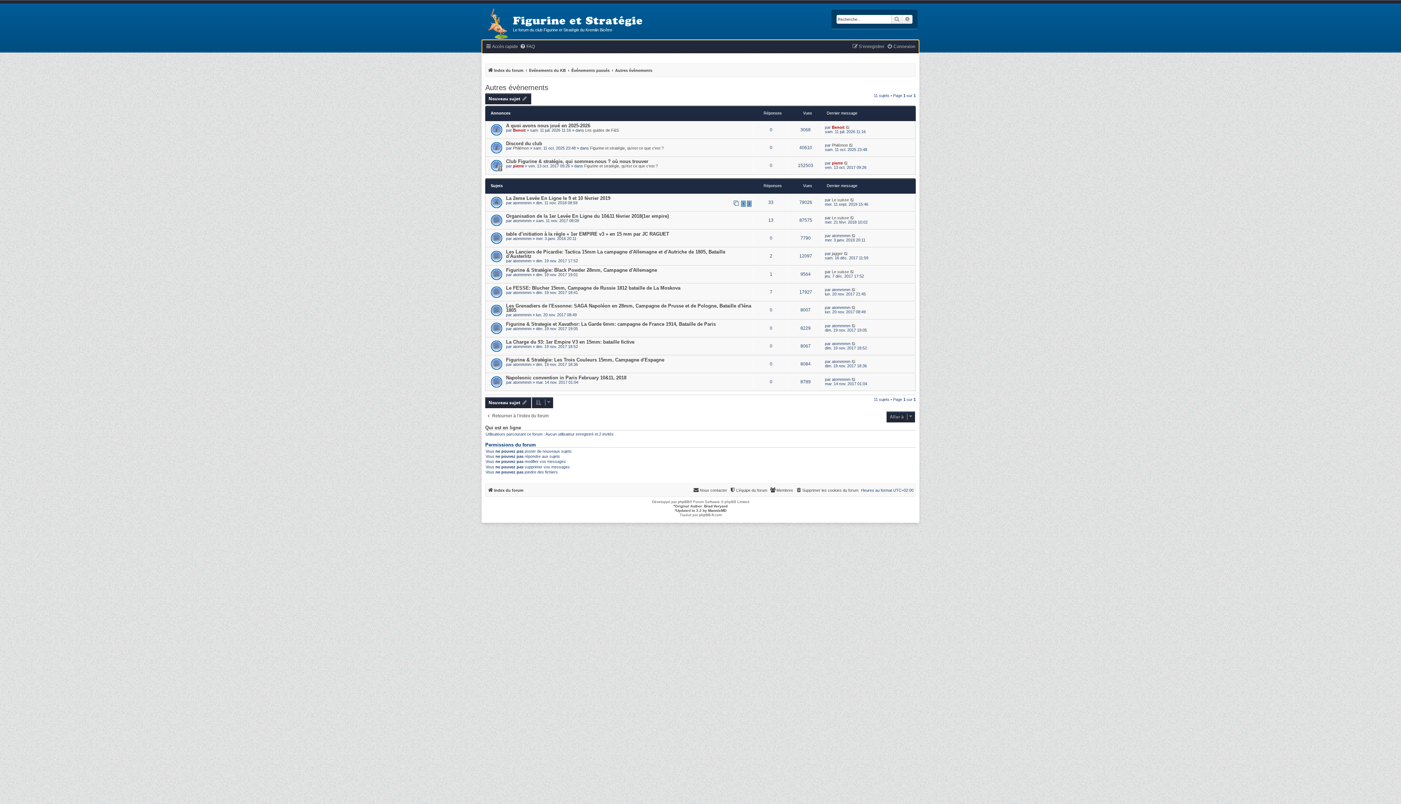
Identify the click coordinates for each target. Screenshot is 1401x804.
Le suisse (840, 200)
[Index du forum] (497, 24)
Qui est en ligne (503, 428)
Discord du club (524, 143)
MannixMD (717, 511)
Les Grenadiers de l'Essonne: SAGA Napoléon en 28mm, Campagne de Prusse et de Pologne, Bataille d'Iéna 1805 (628, 308)
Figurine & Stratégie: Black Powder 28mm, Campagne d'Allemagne (581, 270)
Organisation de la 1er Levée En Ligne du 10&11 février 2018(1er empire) (587, 216)
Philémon (521, 148)
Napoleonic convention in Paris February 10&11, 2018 (566, 377)
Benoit (519, 130)
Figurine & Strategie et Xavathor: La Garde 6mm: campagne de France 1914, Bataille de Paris (611, 324)
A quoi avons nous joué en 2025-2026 (548, 125)
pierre (518, 166)
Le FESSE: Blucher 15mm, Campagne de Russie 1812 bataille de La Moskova (593, 288)
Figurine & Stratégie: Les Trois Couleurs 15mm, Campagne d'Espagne (585, 360)
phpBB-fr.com (710, 515)
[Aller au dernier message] (848, 127)
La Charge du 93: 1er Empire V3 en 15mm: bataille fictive (570, 342)
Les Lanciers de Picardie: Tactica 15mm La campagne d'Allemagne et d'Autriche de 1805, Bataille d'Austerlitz (615, 254)
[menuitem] (527, 47)
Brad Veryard (715, 506)
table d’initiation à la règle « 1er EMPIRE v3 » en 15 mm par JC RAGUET (587, 234)
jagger (837, 253)
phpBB (684, 502)
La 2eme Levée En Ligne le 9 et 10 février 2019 (558, 198)
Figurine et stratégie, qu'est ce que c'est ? (627, 148)
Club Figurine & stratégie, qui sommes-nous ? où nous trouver (577, 161)
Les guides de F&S (602, 130)
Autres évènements (516, 87)
